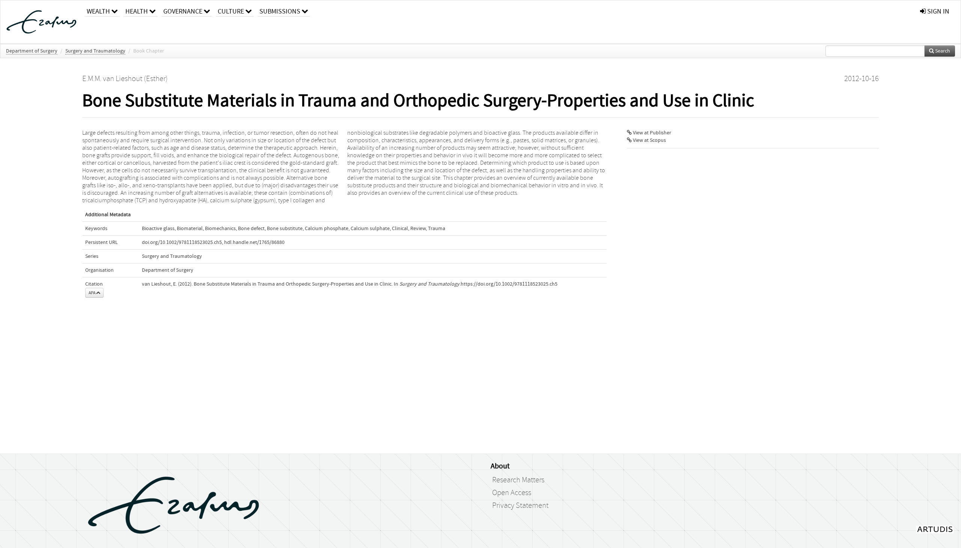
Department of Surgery (31, 51)
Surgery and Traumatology (95, 51)
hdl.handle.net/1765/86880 (254, 242)
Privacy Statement (520, 505)
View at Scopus (649, 140)
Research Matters (518, 480)
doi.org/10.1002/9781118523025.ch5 (182, 242)
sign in (937, 11)
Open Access (511, 492)
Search (942, 51)
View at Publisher (651, 133)
